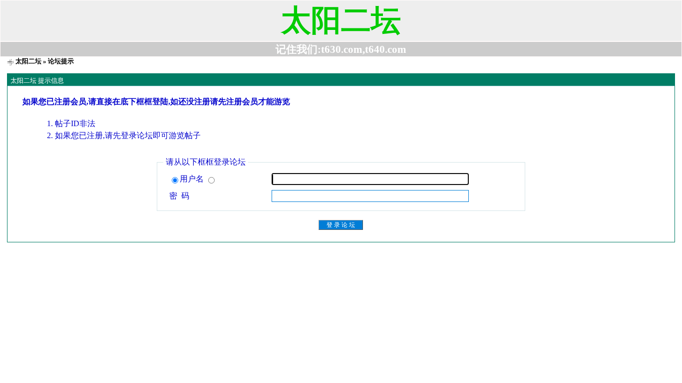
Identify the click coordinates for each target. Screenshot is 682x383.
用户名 (193, 179)
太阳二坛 (28, 61)
